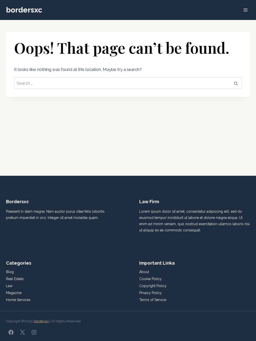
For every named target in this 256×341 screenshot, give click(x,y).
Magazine (14, 293)
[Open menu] (245, 10)
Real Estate (15, 279)
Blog (10, 272)
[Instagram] (34, 332)
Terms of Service (152, 300)
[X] (23, 332)
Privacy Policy (150, 293)
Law (9, 286)
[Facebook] (11, 332)
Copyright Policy (152, 286)
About (144, 272)
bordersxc (41, 321)
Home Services (18, 300)
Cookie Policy (150, 279)
